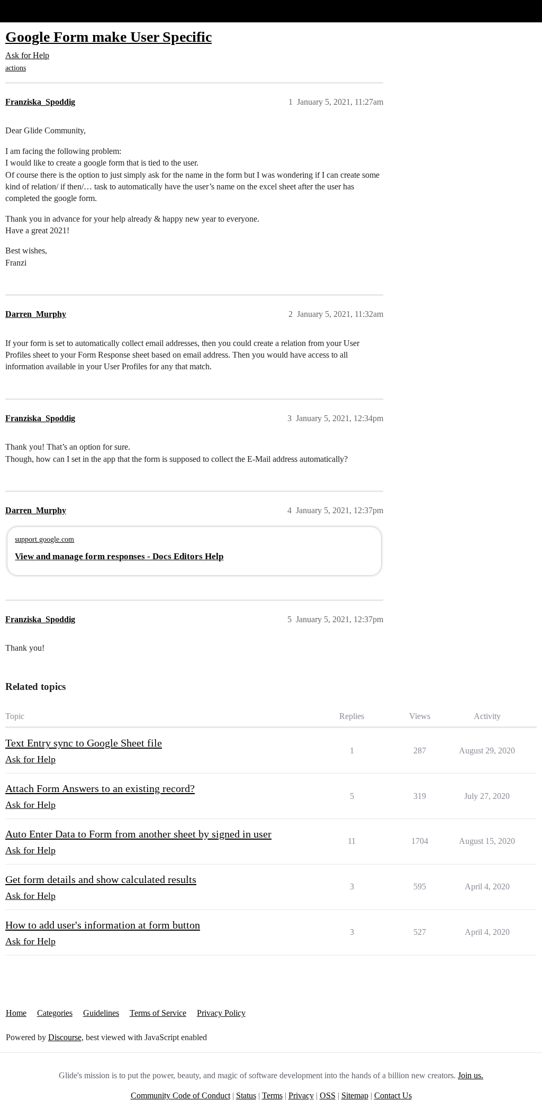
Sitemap (354, 1095)
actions (15, 68)
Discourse (65, 1037)
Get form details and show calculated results (100, 879)
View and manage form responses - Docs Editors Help (119, 556)
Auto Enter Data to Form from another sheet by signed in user (138, 834)
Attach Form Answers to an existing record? (100, 788)
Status (246, 1095)
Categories (55, 1012)
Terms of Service (158, 1012)
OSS (328, 1095)
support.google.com (44, 539)
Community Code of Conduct (180, 1095)
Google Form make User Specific (108, 37)
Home (16, 1012)
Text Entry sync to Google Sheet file (83, 743)
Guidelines (101, 1012)
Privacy (301, 1095)
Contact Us (393, 1095)
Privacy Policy (221, 1012)
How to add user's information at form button (102, 925)
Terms (272, 1095)
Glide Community (35, 10)
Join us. (470, 1075)
